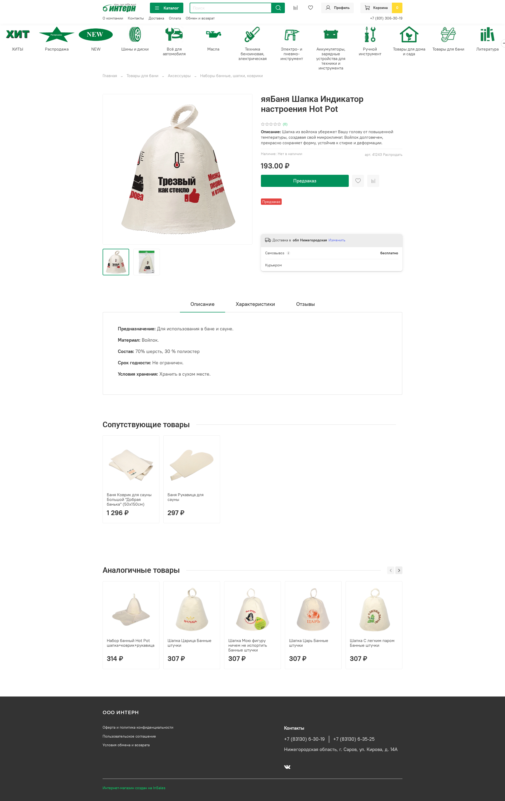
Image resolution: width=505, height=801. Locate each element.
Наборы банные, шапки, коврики (231, 75)
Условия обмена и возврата (126, 745)
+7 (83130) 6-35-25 (354, 739)
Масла (213, 49)
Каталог (171, 8)
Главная (110, 75)
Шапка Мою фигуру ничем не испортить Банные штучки (247, 645)
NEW (96, 49)
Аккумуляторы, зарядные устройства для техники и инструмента (330, 58)
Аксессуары (179, 75)
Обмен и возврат (200, 18)
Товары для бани (448, 49)
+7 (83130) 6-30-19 (304, 739)
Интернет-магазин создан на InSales (134, 787)
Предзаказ (304, 181)
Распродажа (57, 49)
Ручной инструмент (370, 51)
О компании (113, 18)
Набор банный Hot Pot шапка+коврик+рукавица (130, 643)
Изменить (337, 240)
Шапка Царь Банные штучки (308, 643)
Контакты (136, 18)
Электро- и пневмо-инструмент (291, 53)
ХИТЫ (17, 49)
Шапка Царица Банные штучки (189, 643)
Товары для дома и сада (409, 51)
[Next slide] (244, 169)
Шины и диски (135, 49)
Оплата (175, 18)
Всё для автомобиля (174, 51)
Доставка (156, 18)
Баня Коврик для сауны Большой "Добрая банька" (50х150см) (129, 499)
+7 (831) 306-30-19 (386, 18)
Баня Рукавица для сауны (186, 497)
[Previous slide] (111, 169)
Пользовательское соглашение (129, 736)
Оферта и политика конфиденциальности (138, 727)
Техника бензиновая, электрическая (252, 53)
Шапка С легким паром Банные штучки (372, 643)
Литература (487, 49)
